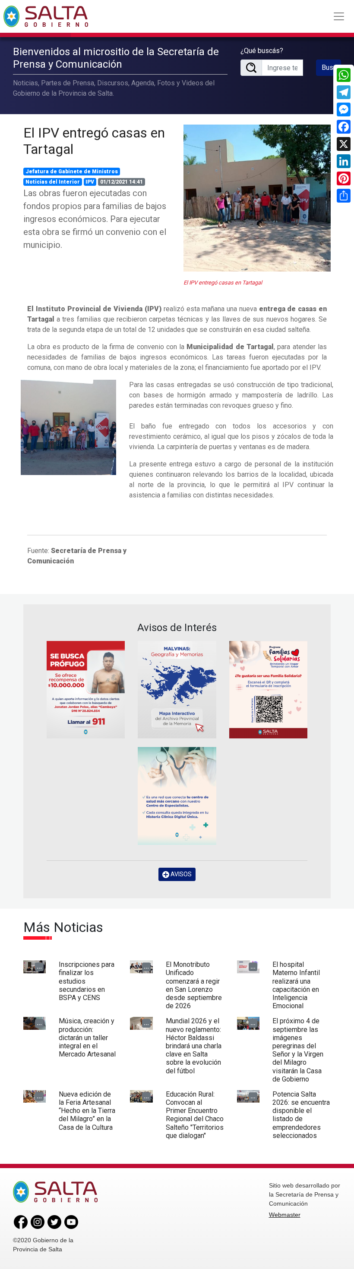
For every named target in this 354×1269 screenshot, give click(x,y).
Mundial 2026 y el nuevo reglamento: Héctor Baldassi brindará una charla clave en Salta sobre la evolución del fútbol (193, 1046)
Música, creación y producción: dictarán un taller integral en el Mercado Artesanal (87, 1037)
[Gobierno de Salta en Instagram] (37, 1221)
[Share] (343, 195)
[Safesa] (177, 796)
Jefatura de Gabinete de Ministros (71, 172)
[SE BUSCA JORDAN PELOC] (86, 690)
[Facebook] (343, 126)
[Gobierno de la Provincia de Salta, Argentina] (45, 16)
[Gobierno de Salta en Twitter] (54, 1221)
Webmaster (284, 1214)
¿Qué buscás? (261, 51)
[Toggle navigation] (339, 16)
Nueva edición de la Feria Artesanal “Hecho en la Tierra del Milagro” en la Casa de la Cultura (87, 1110)
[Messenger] (343, 109)
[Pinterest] (343, 178)
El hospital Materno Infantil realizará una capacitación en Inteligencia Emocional (296, 985)
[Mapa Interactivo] (177, 690)
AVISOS (180, 874)
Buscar (331, 67)
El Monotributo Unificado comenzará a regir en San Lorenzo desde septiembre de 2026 (194, 985)
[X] (343, 144)
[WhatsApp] (343, 75)
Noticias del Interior (52, 182)
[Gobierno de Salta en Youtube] (71, 1221)
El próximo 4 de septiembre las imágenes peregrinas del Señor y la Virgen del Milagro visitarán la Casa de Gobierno (297, 1050)
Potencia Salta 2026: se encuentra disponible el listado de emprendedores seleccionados (301, 1115)
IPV (89, 182)
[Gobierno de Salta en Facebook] (21, 1221)
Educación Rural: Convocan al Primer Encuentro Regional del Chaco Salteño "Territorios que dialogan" (195, 1115)
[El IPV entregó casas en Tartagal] (257, 198)
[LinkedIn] (343, 161)
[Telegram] (343, 92)
